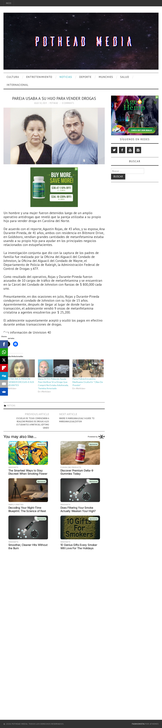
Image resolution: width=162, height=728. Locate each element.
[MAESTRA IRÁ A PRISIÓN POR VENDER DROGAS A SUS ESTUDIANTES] (19, 368)
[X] (4, 360)
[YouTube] (130, 150)
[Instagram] (138, 150)
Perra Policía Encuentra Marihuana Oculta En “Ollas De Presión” (87, 381)
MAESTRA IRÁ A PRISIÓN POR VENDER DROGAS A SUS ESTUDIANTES (18, 381)
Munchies (106, 77)
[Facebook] (122, 150)
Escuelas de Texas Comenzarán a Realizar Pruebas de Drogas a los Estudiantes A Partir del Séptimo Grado (32, 423)
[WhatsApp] (4, 352)
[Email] (4, 384)
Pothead (54, 103)
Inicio (8, 3)
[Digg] (4, 376)
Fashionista (138, 724)
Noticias (65, 77)
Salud (124, 77)
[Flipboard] (4, 368)
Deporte (85, 77)
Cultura (13, 77)
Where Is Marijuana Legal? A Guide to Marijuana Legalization (76, 420)
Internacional (17, 85)
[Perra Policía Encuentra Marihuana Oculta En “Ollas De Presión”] (88, 368)
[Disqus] (54, 590)
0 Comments (68, 103)
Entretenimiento (39, 77)
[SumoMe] (4, 392)
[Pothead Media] (81, 40)
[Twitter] (114, 150)
